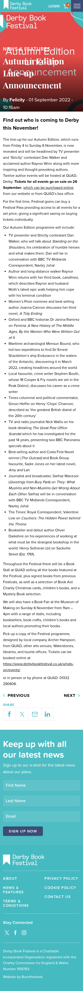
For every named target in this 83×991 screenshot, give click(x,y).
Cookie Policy (60, 888)
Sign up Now (23, 831)
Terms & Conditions (16, 903)
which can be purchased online (48, 187)
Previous (19, 695)
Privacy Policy (61, 878)
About (10, 878)
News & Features (13, 890)
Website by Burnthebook (23, 977)
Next (69, 695)
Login (54, 6)
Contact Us (57, 897)
